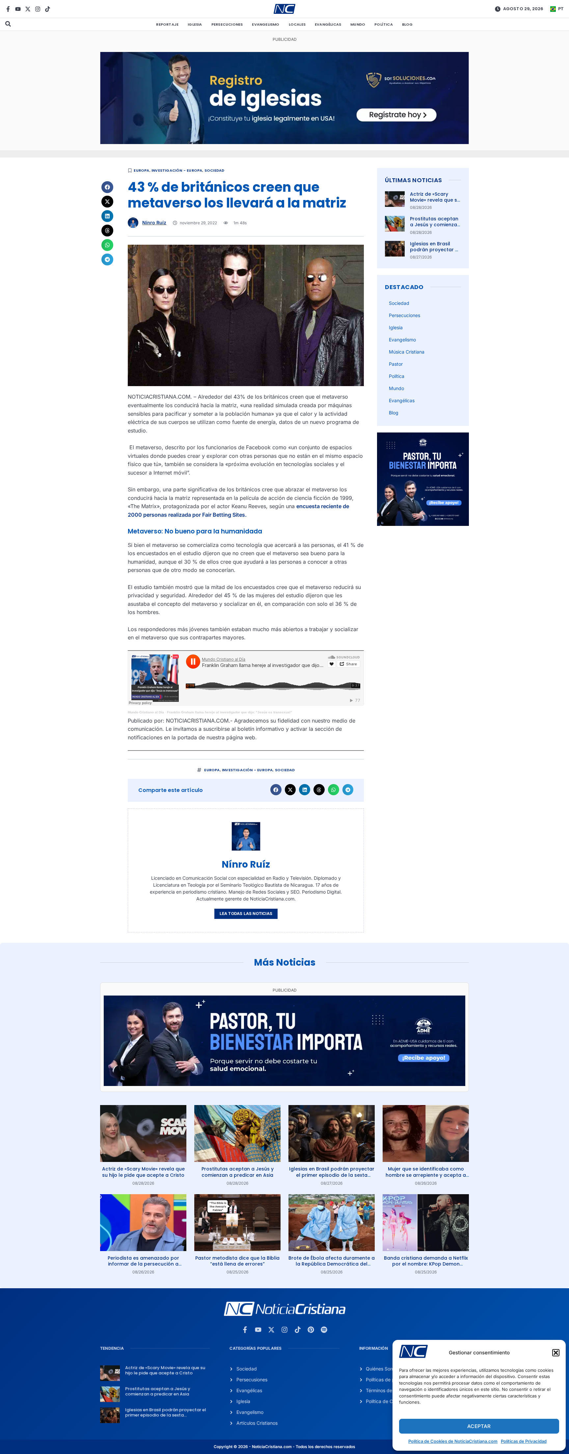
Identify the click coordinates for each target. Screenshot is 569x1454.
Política (383, 24)
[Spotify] (324, 1329)
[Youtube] (18, 9)
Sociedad (214, 170)
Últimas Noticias (413, 180)
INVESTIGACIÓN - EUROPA (176, 170)
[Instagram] (38, 9)
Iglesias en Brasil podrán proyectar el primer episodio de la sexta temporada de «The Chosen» (331, 1175)
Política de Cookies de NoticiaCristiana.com (453, 1441)
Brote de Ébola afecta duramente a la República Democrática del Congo (331, 1264)
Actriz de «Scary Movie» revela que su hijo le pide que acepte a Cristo (435, 203)
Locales (297, 24)
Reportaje (167, 24)
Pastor (396, 364)
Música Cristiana (406, 352)
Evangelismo (265, 24)
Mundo (357, 24)
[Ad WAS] (284, 142)
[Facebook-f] (8, 9)
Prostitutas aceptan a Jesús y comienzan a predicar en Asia (435, 224)
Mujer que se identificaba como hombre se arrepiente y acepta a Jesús (426, 1175)
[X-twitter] (28, 9)
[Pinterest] (311, 1329)
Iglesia (195, 24)
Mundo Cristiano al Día (146, 712)
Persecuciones (227, 24)
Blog (407, 24)
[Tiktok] (47, 9)
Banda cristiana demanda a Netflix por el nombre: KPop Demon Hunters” (426, 1264)
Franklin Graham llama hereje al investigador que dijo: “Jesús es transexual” (229, 712)
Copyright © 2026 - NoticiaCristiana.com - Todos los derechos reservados (284, 1446)
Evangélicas (328, 24)
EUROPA (141, 170)
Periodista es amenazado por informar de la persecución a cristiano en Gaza (143, 1264)
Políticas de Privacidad (524, 1441)
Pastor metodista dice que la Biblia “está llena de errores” (237, 1261)
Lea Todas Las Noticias (246, 913)
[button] (556, 1352)
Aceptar (479, 1426)
